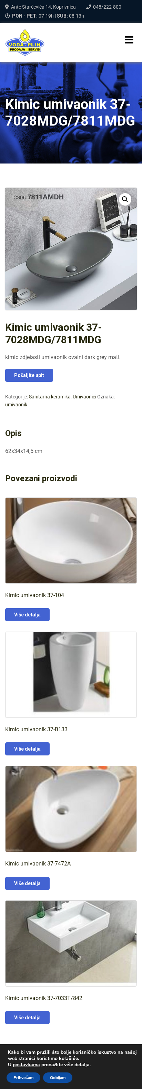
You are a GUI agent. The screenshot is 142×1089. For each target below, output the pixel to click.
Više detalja (27, 614)
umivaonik (16, 404)
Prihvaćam (23, 1077)
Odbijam (57, 1077)
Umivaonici (84, 396)
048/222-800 (107, 7)
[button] (125, 199)
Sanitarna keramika (50, 396)
